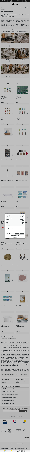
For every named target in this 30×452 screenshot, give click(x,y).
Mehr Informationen (17, 231)
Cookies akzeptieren (19, 233)
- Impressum (15, 237)
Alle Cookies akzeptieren (15, 235)
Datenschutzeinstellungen (10, 233)
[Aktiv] (23, 216)
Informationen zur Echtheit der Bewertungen (21, 451)
